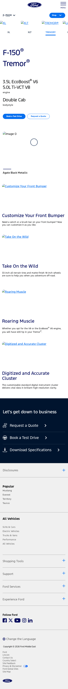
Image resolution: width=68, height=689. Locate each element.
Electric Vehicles (11, 531)
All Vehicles (8, 543)
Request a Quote (38, 116)
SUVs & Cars (9, 527)
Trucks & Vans (10, 535)
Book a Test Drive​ (14, 116)
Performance (9, 539)
